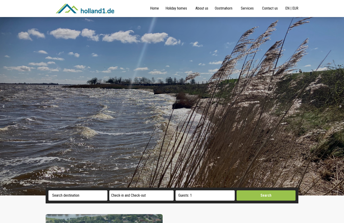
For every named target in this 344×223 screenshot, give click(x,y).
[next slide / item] (340, 106)
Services (247, 8)
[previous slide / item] (3, 106)
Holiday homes (176, 8)
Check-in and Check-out (128, 195)
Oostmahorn (223, 8)
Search (265, 195)
